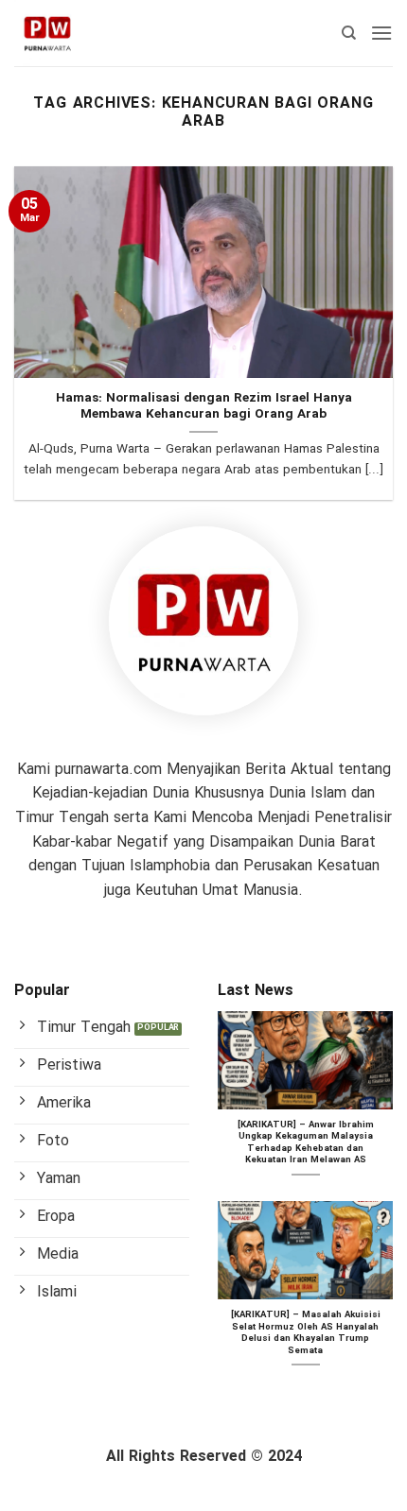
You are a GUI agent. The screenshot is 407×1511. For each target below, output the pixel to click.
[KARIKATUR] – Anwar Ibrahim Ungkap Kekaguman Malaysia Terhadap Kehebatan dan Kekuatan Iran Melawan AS (306, 1143)
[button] (381, 32)
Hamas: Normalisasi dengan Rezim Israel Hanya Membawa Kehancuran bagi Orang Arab (204, 406)
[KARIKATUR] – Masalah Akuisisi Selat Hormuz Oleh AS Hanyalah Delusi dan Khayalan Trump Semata (305, 1333)
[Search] (349, 33)
